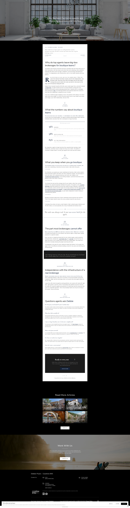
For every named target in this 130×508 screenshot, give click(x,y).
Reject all (111, 503)
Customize (117, 503)
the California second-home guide (53, 190)
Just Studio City (63, 238)
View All (65, 427)
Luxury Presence (49, 501)
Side (54, 90)
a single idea (48, 87)
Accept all (124, 503)
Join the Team (65, 347)
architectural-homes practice (52, 176)
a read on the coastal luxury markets (72, 189)
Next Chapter (75, 324)
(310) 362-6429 (84, 478)
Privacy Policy (89, 501)
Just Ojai (71, 238)
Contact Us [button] (65, 458)
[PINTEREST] (98, 501)
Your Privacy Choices (65, 506)
